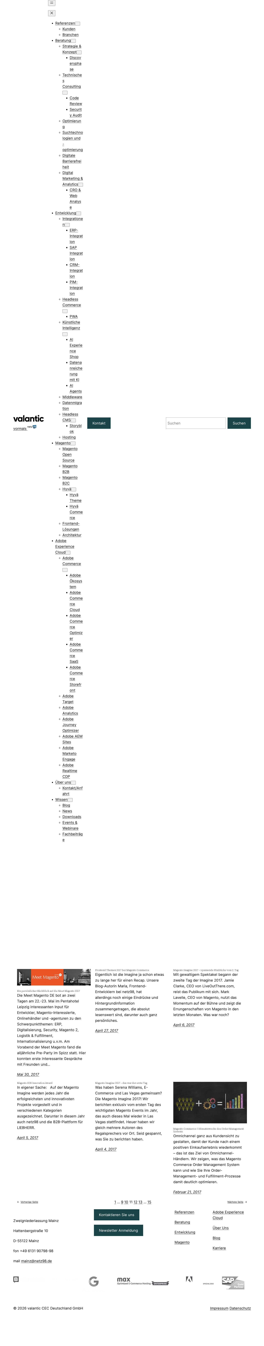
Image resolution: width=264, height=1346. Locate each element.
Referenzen (184, 1212)
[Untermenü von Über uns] (73, 783)
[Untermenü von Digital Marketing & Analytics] (80, 185)
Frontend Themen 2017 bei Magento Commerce (122, 970)
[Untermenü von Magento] (72, 443)
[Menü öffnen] (51, 3)
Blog (216, 1238)
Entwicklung (185, 1232)
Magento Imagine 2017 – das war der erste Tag (121, 1083)
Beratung (182, 1222)
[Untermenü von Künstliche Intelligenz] (65, 334)
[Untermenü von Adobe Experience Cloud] (67, 553)
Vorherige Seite (27, 1201)
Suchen (239, 423)
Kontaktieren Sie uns (116, 1215)
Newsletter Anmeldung (118, 1230)
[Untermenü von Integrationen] (67, 225)
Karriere (219, 1248)
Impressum (219, 1308)
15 (149, 1202)
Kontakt (98, 423)
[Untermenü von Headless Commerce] (65, 311)
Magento (182, 1242)
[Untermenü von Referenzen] (77, 24)
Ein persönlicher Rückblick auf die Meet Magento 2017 (48, 991)
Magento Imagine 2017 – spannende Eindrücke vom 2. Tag (205, 970)
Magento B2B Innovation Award (34, 1083)
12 (135, 1202)
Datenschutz (240, 1308)
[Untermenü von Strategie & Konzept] (79, 52)
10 (126, 1202)
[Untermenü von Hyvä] (73, 489)
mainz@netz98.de (36, 1261)
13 (140, 1202)
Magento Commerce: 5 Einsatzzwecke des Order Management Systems (208, 1130)
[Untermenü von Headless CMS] (73, 420)
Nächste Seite (237, 1201)
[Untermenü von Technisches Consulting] (65, 93)
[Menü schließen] (51, 13)
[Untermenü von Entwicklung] (78, 213)
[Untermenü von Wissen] (70, 800)
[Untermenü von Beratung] (73, 41)
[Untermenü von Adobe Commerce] (65, 570)
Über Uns (221, 1228)
